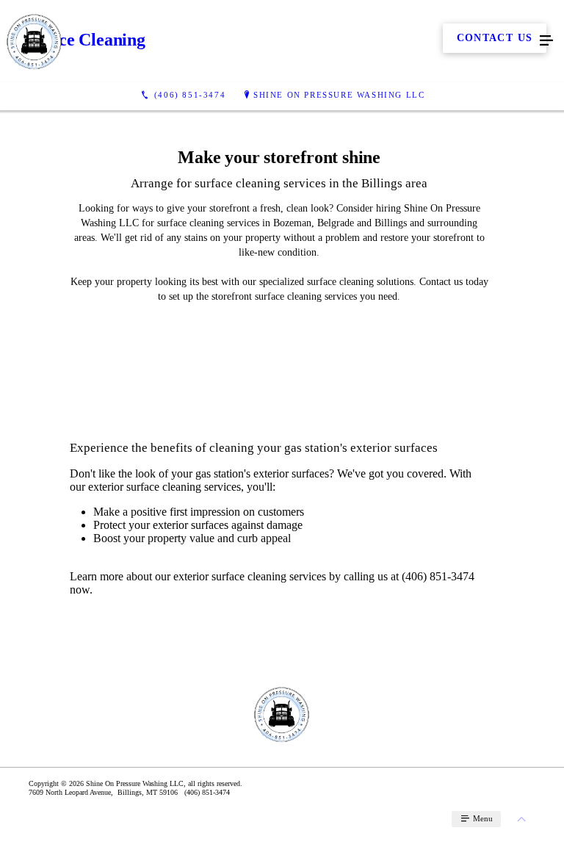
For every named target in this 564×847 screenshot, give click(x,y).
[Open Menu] (546, 41)
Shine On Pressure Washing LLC (338, 94)
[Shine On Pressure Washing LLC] (267, 41)
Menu (482, 818)
